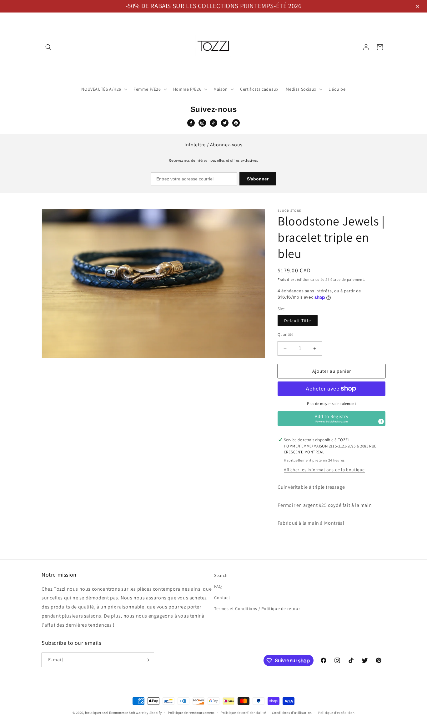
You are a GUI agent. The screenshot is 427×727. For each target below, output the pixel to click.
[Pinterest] (236, 123)
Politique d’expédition (336, 712)
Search (221, 575)
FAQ (218, 586)
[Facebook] (191, 123)
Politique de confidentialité (243, 712)
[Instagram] (202, 123)
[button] (418, 7)
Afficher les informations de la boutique (324, 469)
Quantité (285, 334)
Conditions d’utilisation (292, 712)
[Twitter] (225, 123)
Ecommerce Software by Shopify (135, 712)
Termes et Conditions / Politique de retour (257, 608)
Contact (222, 597)
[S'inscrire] (147, 660)
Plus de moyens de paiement (331, 403)
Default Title (297, 320)
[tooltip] (381, 421)
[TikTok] (213, 123)
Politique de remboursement (191, 712)
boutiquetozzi (96, 712)
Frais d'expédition (294, 279)
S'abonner (258, 178)
